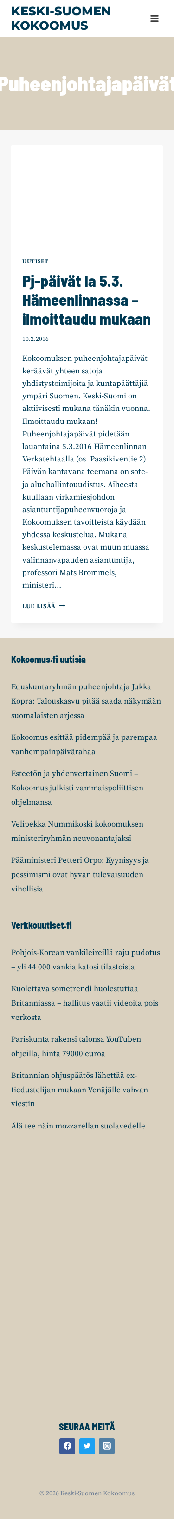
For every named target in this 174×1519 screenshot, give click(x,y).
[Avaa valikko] (154, 18)
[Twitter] (87, 1446)
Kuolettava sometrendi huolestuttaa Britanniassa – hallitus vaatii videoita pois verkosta (84, 1003)
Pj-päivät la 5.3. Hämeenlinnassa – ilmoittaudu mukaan (86, 299)
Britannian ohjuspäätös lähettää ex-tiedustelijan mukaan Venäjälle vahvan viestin (79, 1089)
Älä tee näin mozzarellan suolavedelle (78, 1126)
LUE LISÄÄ (43, 606)
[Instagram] (107, 1446)
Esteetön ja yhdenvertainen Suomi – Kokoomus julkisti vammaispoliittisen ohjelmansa (77, 788)
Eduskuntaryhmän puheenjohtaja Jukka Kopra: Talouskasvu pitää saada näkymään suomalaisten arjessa (86, 701)
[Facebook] (67, 1446)
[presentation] (87, 195)
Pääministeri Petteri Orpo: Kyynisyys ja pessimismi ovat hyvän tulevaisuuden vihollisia (80, 874)
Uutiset (35, 261)
